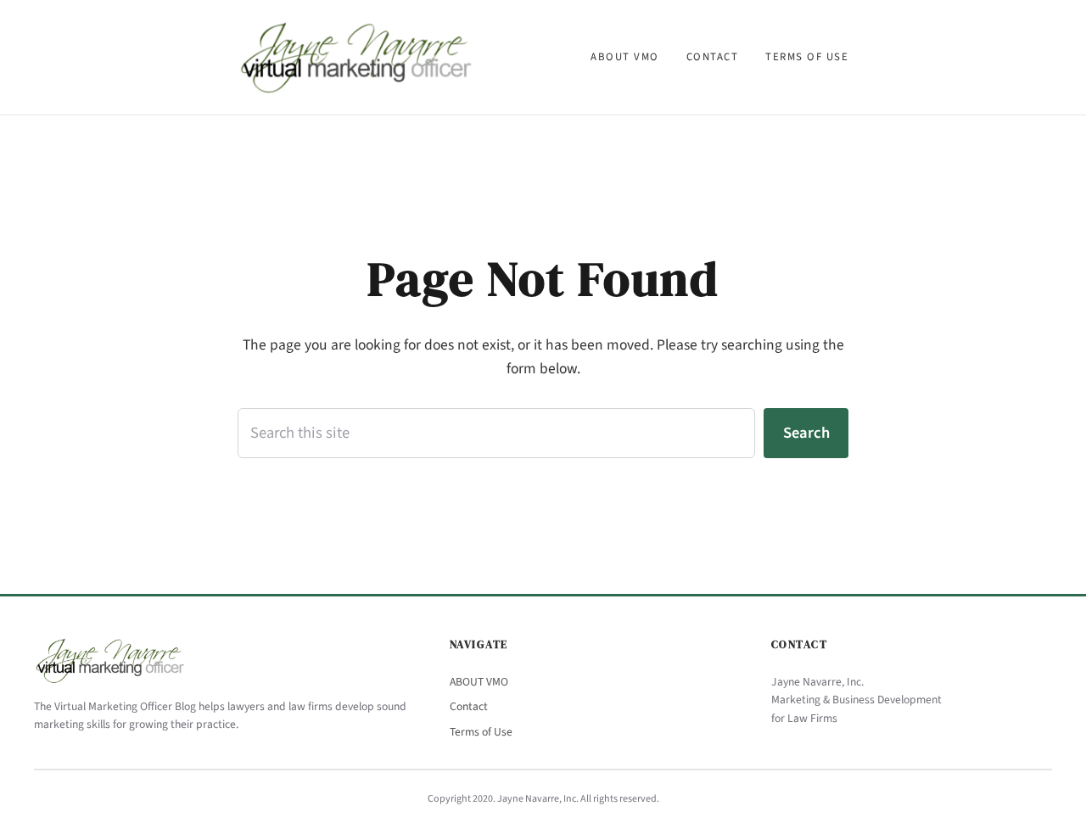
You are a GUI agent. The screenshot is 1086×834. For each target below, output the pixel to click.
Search (806, 433)
